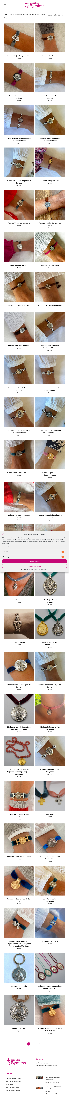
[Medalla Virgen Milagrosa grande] (50, 581)
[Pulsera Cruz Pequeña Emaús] (50, 287)
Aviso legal (9, 1084)
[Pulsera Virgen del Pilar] (19, 247)
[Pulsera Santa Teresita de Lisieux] (19, 77)
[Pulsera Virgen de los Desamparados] (50, 454)
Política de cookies (27, 569)
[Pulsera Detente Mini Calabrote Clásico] (50, 77)
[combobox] (56, 15)
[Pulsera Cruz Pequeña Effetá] (19, 287)
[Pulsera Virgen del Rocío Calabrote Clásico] (50, 120)
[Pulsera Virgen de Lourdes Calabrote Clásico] (50, 370)
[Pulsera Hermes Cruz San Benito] (19, 796)
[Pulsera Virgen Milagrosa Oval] (19, 37)
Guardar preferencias (34, 566)
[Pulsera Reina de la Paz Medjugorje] (50, 881)
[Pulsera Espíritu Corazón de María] (50, 205)
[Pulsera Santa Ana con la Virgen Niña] (50, 838)
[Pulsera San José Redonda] (19, 327)
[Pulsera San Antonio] (50, 37)
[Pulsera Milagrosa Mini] (50, 162)
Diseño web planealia (12, 1090)
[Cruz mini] (50, 796)
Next (40, 1043)
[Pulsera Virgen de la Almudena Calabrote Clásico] (19, 120)
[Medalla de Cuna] (19, 1010)
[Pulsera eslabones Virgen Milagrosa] (50, 751)
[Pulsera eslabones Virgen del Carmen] (50, 666)
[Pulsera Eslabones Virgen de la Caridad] (19, 162)
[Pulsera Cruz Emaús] (50, 923)
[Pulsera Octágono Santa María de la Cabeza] (50, 1010)
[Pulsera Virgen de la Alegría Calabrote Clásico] (19, 412)
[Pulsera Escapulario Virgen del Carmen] (19, 666)
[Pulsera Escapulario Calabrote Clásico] (50, 497)
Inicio (5, 14)
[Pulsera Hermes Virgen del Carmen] (19, 497)
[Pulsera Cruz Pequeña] (50, 247)
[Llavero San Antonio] (19, 968)
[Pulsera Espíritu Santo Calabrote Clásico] (50, 327)
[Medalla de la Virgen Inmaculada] (50, 624)
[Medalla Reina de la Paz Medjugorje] (50, 709)
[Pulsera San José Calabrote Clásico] (19, 370)
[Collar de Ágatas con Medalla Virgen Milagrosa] (50, 968)
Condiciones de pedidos (13, 1078)
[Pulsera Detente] (19, 624)
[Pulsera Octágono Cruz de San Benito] (19, 881)
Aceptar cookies (34, 561)
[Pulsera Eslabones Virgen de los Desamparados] (50, 412)
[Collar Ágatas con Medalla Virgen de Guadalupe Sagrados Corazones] (19, 751)
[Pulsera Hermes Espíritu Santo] (19, 838)
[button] (5, 4)
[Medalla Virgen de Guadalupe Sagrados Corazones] (19, 709)
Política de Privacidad (40, 569)
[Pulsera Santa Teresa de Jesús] (19, 454)
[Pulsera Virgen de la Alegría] (19, 205)
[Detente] (19, 581)
